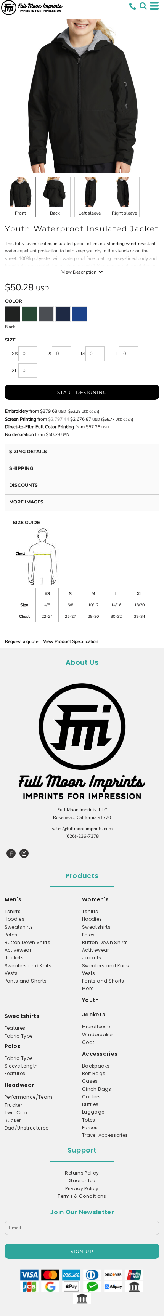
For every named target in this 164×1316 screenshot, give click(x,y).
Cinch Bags (96, 1089)
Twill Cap (16, 1112)
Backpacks (95, 1066)
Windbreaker (97, 1034)
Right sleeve (124, 213)
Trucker (14, 1105)
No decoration (19, 434)
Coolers (91, 1096)
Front (20, 213)
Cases (90, 1081)
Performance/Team (29, 1097)
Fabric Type (19, 1036)
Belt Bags (93, 1073)
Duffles (90, 1104)
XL (15, 370)
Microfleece (96, 1026)
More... (90, 988)
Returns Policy (82, 1173)
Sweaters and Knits (28, 965)
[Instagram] (24, 853)
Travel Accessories (105, 1135)
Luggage (93, 1112)
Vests (11, 973)
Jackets (14, 957)
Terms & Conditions (82, 1196)
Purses (90, 1127)
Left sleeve (90, 213)
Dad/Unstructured (27, 1128)
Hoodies (15, 919)
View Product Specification (70, 641)
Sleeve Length (21, 1066)
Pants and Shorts (26, 981)
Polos (11, 934)
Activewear (18, 950)
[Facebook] (11, 853)
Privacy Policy (81, 1188)
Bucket (13, 1120)
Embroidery (16, 411)
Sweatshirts (19, 927)
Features (15, 1028)
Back (55, 213)
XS (15, 354)
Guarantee (82, 1180)
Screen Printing (20, 419)
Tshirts (13, 911)
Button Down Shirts (27, 942)
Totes (88, 1120)
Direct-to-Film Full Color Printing (39, 427)
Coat (88, 1042)
